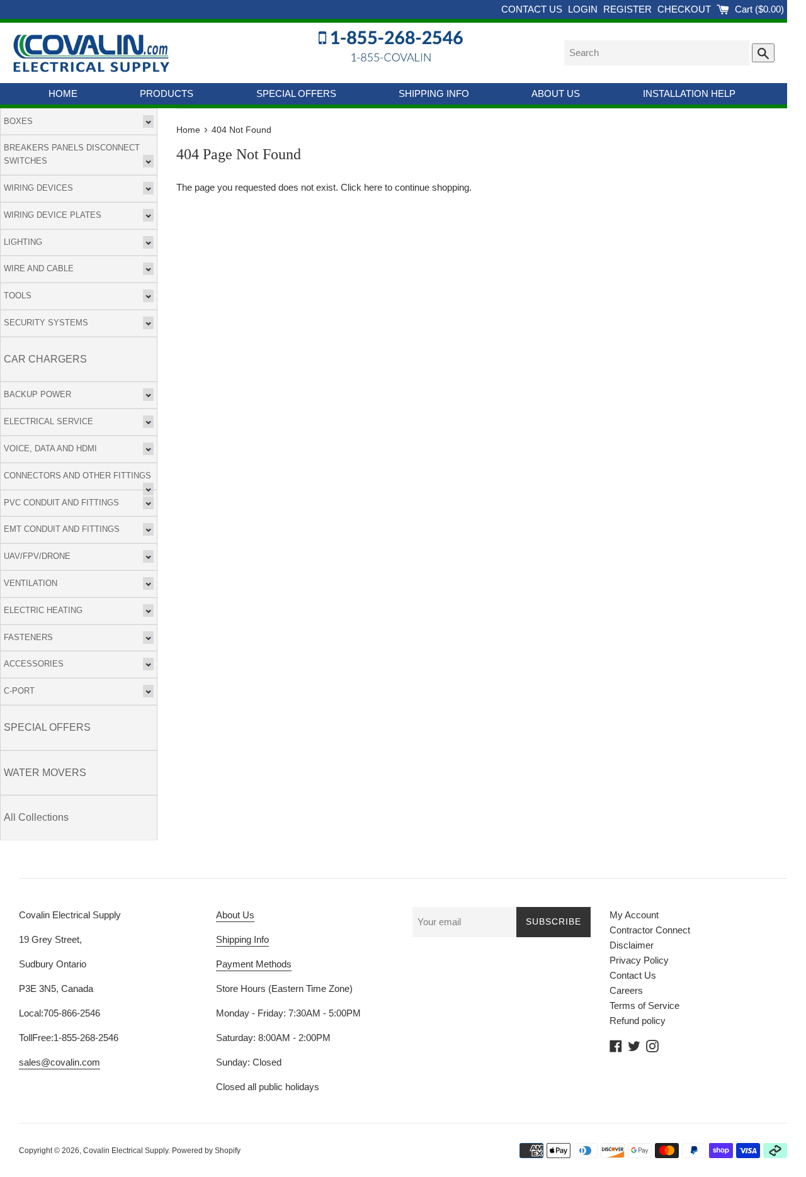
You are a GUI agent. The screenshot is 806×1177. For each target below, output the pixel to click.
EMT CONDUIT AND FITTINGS (62, 529)
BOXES (18, 121)
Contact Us (633, 975)
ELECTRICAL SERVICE (48, 421)
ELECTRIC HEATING (43, 610)
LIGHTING (23, 242)
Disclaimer (632, 945)
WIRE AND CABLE (39, 268)
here (373, 187)
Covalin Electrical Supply (125, 1150)
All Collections (36, 817)
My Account (634, 915)
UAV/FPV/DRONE (37, 556)
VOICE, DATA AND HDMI (50, 448)
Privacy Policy (639, 960)
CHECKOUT (685, 9)
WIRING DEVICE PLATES (52, 215)
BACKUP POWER (37, 394)
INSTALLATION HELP (689, 93)
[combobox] (656, 52)
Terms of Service (644, 1005)
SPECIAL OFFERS (296, 93)
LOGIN (584, 9)
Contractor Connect (650, 930)
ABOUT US (555, 93)
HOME (62, 93)
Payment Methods (254, 964)
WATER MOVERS (45, 772)
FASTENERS (28, 637)
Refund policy (638, 1020)
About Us (235, 915)
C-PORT (19, 691)
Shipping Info (242, 939)
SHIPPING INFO (434, 93)
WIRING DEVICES (38, 188)
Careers (626, 990)
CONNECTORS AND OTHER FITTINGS (77, 475)
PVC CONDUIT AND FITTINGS (61, 502)
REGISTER (628, 9)
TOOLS (17, 295)
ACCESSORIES (34, 663)
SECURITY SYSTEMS (46, 322)
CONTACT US (533, 9)
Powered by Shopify (206, 1150)
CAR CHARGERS (45, 359)
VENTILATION (30, 583)
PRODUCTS (166, 93)
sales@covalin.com (59, 1062)
